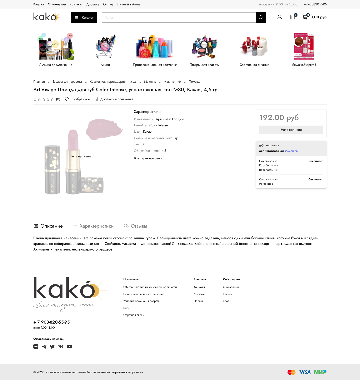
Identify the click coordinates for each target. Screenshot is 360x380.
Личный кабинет (129, 4)
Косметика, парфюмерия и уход (113, 81)
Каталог (38, 4)
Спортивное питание (254, 64)
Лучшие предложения (55, 64)
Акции (105, 64)
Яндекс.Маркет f (304, 64)
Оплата (108, 4)
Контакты (76, 4)
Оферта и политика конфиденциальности (150, 287)
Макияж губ (172, 81)
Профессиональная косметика (155, 64)
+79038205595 (315, 4)
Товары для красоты (204, 64)
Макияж (150, 81)
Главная (39, 81)
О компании (57, 4)
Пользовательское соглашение (143, 294)
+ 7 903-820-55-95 (51, 322)
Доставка (92, 4)
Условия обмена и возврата (141, 301)
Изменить (291, 151)
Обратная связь (133, 315)
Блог (126, 308)
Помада (194, 81)
